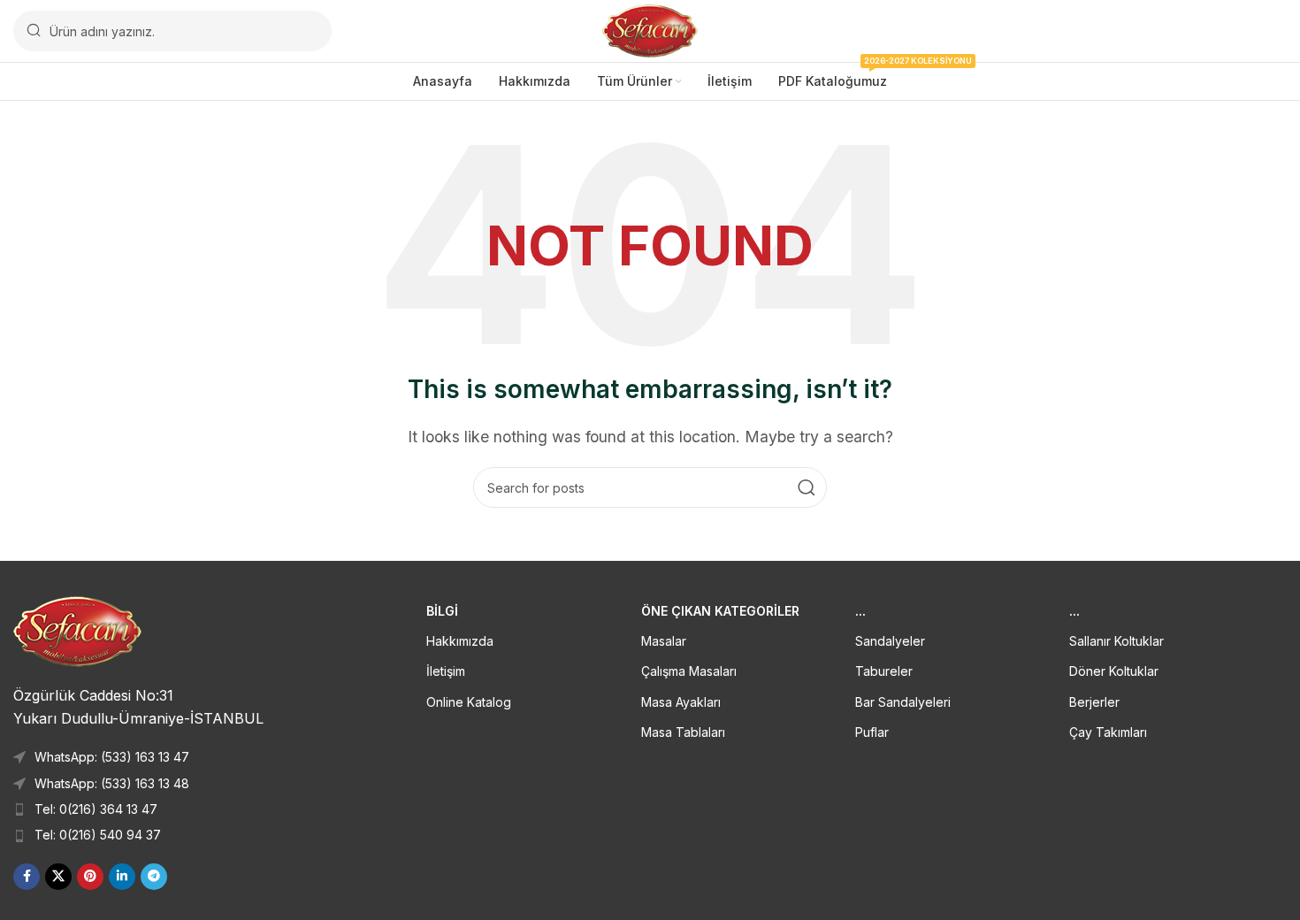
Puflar (872, 732)
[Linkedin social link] (122, 876)
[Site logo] (650, 29)
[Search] (806, 487)
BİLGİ (442, 610)
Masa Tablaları (683, 732)
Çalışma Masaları (689, 670)
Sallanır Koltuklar (1116, 640)
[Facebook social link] (26, 876)
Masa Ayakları (681, 701)
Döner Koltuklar (1114, 670)
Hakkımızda (459, 640)
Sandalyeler (890, 640)
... (860, 610)
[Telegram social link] (154, 876)
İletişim (445, 670)
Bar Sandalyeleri (903, 701)
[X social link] (58, 876)
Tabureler (884, 670)
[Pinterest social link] (90, 876)
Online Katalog (468, 701)
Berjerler (1094, 701)
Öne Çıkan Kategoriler (720, 610)
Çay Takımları (1108, 732)
